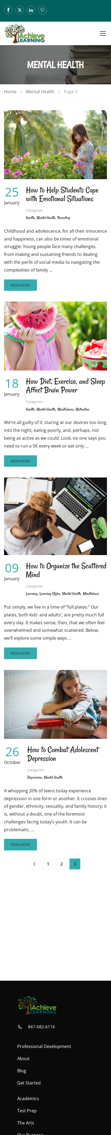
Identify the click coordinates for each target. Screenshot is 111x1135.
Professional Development (44, 1046)
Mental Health (40, 92)
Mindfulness (65, 409)
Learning (31, 593)
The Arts (25, 1123)
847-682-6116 (41, 1026)
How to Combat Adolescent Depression (62, 754)
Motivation (82, 409)
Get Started (29, 1083)
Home (10, 92)
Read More (21, 286)
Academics (28, 1098)
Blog (21, 1071)
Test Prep (27, 1111)
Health (30, 217)
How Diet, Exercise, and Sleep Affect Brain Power (65, 385)
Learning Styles (50, 593)
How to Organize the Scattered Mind (66, 570)
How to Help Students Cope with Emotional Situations (62, 194)
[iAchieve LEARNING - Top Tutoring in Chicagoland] (24, 33)
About (23, 1058)
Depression (34, 777)
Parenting (63, 217)
